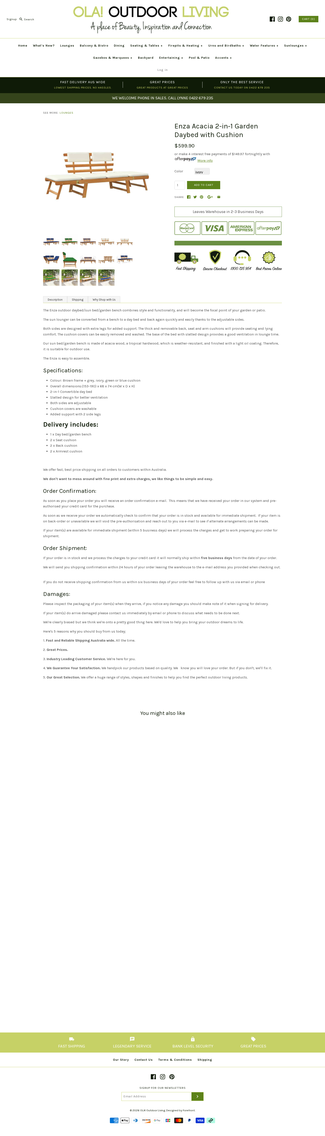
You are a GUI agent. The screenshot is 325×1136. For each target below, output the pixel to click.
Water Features (264, 45)
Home (22, 45)
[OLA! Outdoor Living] (162, 7)
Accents (223, 58)
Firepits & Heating (185, 45)
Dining (119, 45)
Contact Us (143, 1060)
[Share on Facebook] (188, 197)
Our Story (121, 1060)
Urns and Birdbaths (226, 45)
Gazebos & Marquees (112, 58)
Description (55, 299)
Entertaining (171, 58)
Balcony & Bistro (94, 45)
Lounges (67, 45)
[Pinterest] (288, 19)
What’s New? (44, 45)
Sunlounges (295, 45)
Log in (162, 70)
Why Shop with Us (104, 299)
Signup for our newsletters (163, 1087)
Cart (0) (308, 19)
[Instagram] (280, 19)
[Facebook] (272, 19)
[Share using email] (218, 197)
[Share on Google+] (210, 197)
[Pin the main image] (201, 197)
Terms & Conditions (175, 1060)
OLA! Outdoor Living (152, 1110)
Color (178, 171)
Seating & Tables (146, 45)
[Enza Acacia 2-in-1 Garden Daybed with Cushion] (97, 125)
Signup (12, 19)
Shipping (77, 299)
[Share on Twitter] (195, 197)
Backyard (146, 58)
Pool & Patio (199, 58)
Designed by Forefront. (180, 1110)
